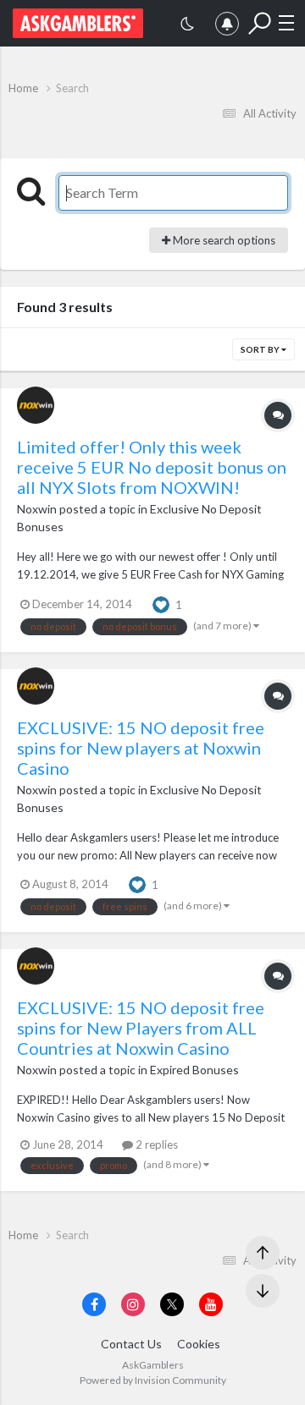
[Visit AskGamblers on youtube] (211, 1304)
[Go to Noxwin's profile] (35, 405)
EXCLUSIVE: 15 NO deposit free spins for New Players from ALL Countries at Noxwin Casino (140, 1027)
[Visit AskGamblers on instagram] (133, 1304)
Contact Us (131, 1343)
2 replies (155, 1144)
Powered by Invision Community (153, 1380)
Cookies (198, 1343)
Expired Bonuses (194, 1069)
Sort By (261, 349)
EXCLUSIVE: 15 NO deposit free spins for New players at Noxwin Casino (140, 747)
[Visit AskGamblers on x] (172, 1304)
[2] (187, 25)
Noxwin (37, 509)
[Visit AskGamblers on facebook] (94, 1304)
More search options (222, 240)
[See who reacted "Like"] (161, 603)
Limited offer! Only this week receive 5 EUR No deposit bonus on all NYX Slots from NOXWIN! (151, 466)
